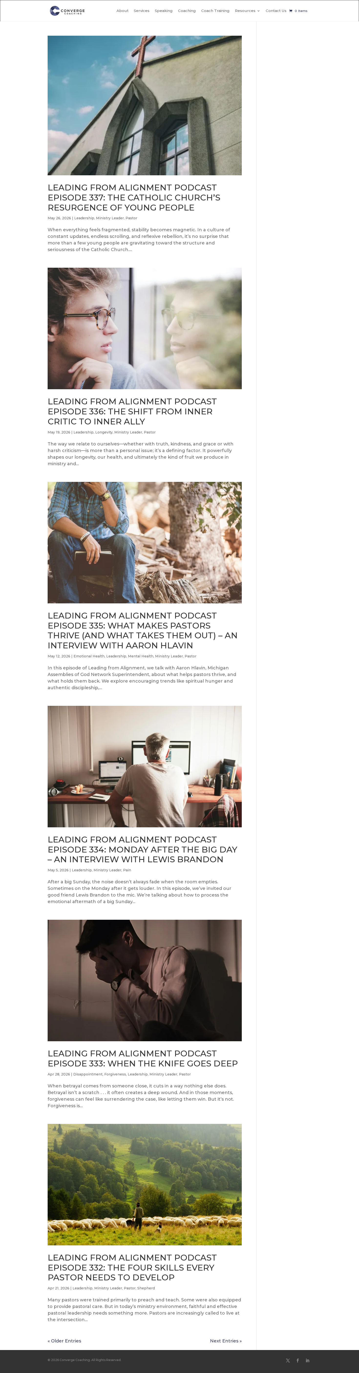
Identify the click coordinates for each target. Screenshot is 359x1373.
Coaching (187, 10)
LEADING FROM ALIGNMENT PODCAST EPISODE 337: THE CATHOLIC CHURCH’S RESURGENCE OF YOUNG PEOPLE (134, 197)
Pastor (131, 218)
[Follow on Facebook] (298, 1360)
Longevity (104, 432)
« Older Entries (64, 1341)
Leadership (84, 218)
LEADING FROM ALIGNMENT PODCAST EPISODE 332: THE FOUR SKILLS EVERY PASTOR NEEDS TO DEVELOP (132, 1267)
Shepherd (146, 1288)
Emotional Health (89, 656)
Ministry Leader (110, 218)
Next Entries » (226, 1341)
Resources (245, 10)
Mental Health (140, 656)
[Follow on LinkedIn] (307, 1360)
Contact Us (276, 10)
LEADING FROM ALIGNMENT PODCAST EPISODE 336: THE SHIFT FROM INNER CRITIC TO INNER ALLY (132, 411)
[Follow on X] (288, 1360)
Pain (127, 870)
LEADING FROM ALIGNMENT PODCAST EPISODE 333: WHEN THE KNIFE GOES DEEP (143, 1058)
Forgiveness (115, 1074)
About (122, 10)
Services (141, 10)
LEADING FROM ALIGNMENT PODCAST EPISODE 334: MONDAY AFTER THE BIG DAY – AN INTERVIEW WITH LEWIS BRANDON (142, 849)
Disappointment (88, 1074)
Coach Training (215, 10)
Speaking (164, 10)
